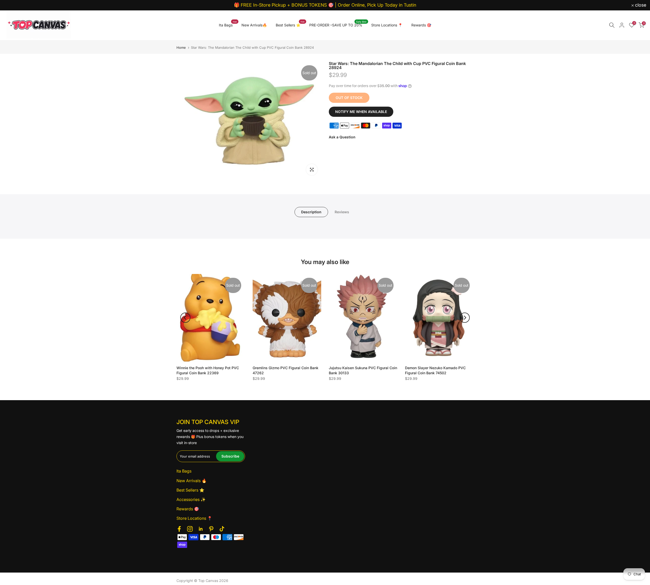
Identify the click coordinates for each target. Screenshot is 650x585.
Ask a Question (342, 137)
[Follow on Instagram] (190, 528)
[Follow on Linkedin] (200, 528)
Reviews (342, 211)
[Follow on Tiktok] (222, 528)
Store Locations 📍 (386, 25)
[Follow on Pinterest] (211, 528)
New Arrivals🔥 (254, 25)
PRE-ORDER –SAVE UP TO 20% (337, 24)
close (12, 5)
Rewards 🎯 (421, 25)
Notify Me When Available (361, 111)
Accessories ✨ (191, 499)
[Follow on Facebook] (179, 528)
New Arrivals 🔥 (191, 480)
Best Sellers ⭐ (290, 24)
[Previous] (185, 318)
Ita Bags (228, 24)
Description (311, 211)
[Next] (465, 318)
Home (181, 47)
